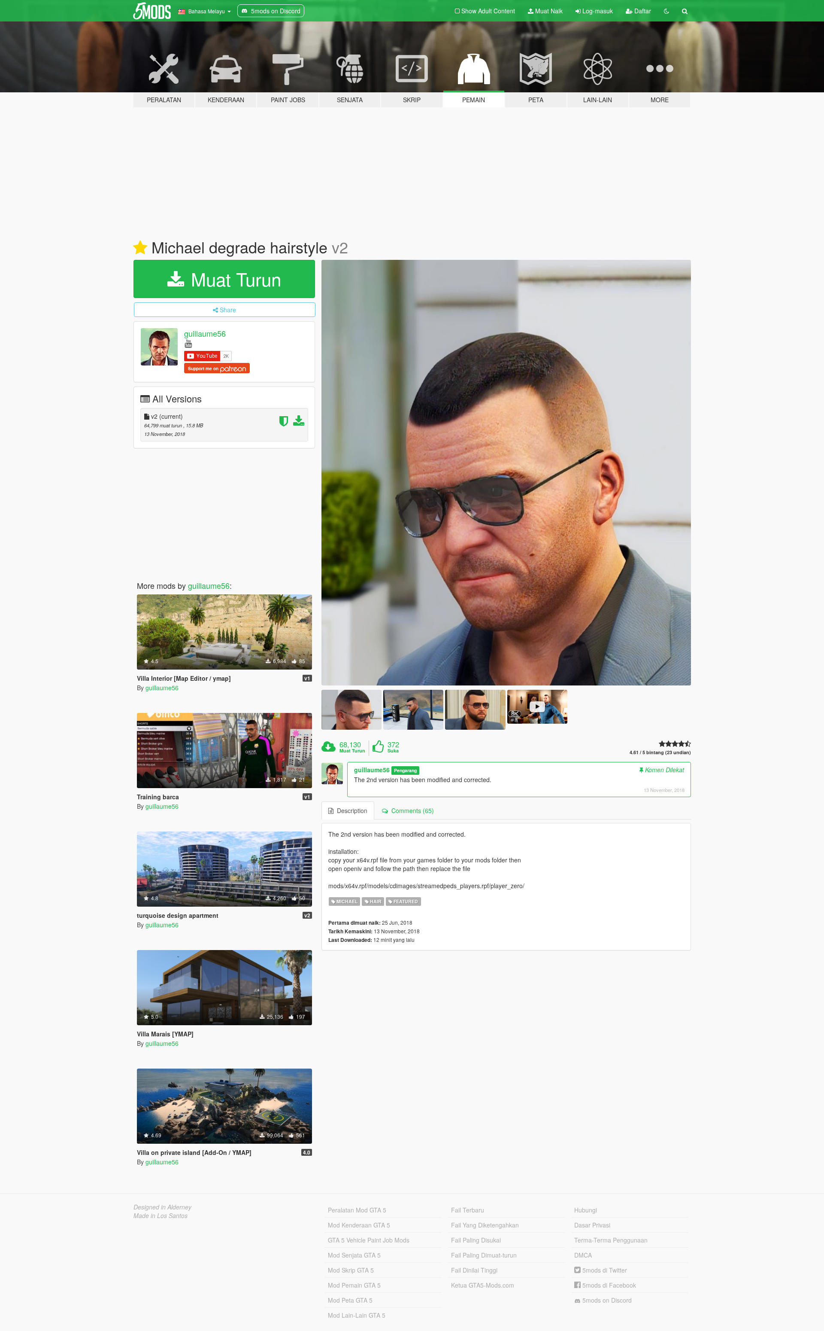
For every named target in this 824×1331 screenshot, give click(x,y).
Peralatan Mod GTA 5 (357, 1210)
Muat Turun (233, 279)
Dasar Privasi (592, 1225)
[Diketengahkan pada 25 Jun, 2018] (140, 248)
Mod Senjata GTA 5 (354, 1255)
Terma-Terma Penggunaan (611, 1240)
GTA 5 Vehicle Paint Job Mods (368, 1240)
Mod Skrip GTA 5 (351, 1270)
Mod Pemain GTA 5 (354, 1285)
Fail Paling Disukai (476, 1240)
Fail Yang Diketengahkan (485, 1225)
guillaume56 (205, 333)
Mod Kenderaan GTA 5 (359, 1225)
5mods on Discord (606, 1300)
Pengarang (405, 770)
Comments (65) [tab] (411, 810)
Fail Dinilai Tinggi (474, 1270)
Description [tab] (350, 810)
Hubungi (585, 1210)
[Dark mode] (666, 10)
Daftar (642, 10)
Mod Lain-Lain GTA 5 (356, 1315)
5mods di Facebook (608, 1285)
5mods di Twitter (604, 1270)
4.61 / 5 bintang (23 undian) (660, 752)
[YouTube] (188, 343)
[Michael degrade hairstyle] (506, 472)
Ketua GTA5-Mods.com (482, 1285)
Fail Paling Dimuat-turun (484, 1255)
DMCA (583, 1255)
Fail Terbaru (467, 1210)
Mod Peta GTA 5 (350, 1300)
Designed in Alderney (162, 1207)
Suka (393, 750)
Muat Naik (548, 10)
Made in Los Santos (160, 1215)
